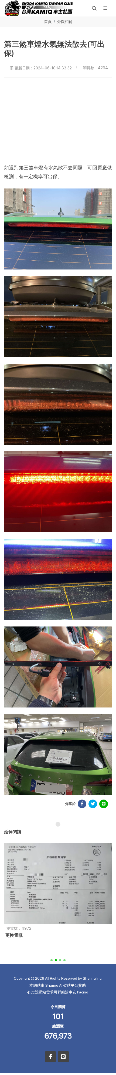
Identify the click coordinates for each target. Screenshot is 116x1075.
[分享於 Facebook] (82, 804)
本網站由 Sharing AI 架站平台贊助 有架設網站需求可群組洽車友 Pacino (57, 988)
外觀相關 (64, 21)
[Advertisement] (60, 123)
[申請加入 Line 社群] (63, 1056)
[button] (93, 8)
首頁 (48, 21)
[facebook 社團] (50, 1056)
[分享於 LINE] (103, 804)
